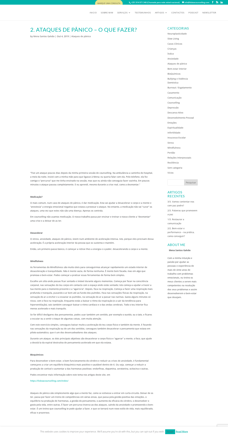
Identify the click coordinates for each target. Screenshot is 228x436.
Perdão (171, 152)
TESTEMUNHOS (143, 12)
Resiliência (173, 162)
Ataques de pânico (81, 36)
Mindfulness (174, 147)
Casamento (173, 92)
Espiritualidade (175, 127)
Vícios (171, 172)
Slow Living (173, 38)
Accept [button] (170, 431)
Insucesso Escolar (177, 137)
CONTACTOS (177, 12)
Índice (171, 53)
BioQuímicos (174, 73)
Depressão (173, 107)
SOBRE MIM (107, 12)
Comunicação (174, 97)
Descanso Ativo (175, 112)
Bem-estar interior (177, 68)
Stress (171, 142)
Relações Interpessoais (179, 157)
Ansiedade (173, 58)
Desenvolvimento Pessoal (181, 117)
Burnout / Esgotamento (180, 87)
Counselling (174, 102)
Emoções (172, 122)
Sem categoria (175, 167)
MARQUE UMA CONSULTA (108, 3)
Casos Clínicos (175, 43)
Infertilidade (174, 132)
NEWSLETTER (209, 12)
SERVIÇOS (122, 12)
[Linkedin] (222, 2)
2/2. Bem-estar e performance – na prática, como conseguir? (181, 232)
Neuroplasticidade (177, 33)
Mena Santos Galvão (43, 36)
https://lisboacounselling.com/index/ (49, 380)
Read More (182, 431)
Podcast (193, 12)
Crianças (172, 48)
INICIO (93, 12)
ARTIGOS (159, 12)
